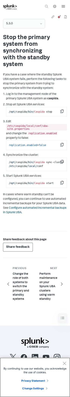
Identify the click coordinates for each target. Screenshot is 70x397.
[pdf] (65, 16)
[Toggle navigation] (62, 318)
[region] (35, 377)
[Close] (64, 363)
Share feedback (18, 247)
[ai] (59, 16)
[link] (52, 16)
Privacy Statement (33, 380)
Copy (64, 112)
